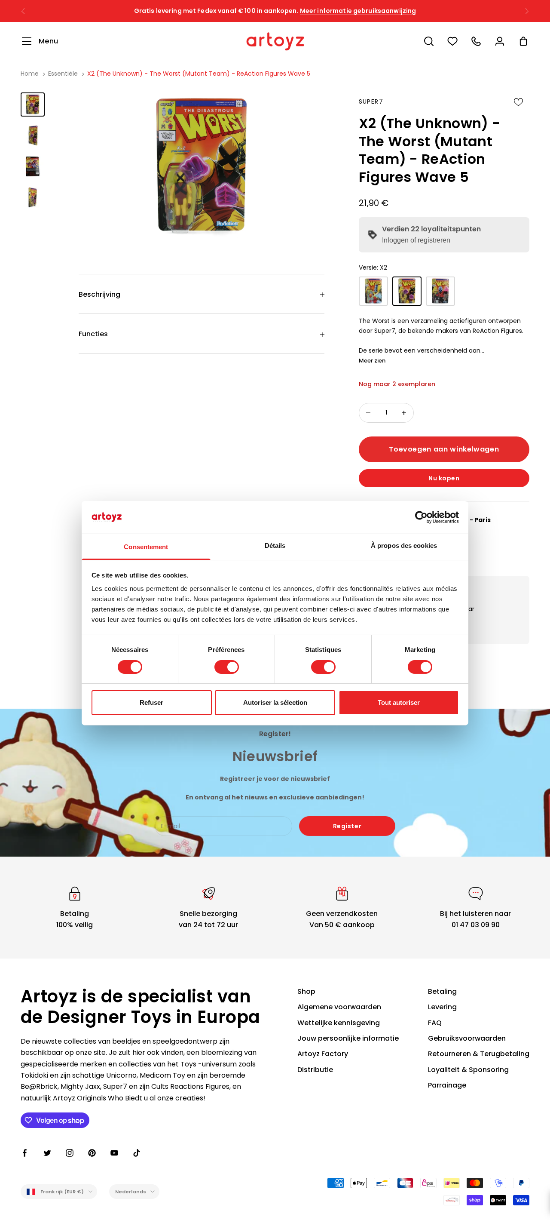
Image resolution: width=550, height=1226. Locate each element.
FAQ (435, 1023)
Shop (306, 991)
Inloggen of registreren (416, 240)
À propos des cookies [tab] (404, 545)
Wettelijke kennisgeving (338, 1023)
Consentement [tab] (146, 546)
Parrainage (447, 1085)
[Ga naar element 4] (33, 197)
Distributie (315, 1070)
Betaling (442, 991)
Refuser (151, 702)
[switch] (226, 667)
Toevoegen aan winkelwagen (444, 449)
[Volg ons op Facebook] (25, 1153)
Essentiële (63, 73)
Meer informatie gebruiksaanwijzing (358, 10)
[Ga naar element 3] (33, 166)
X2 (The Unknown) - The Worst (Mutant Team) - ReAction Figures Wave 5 (198, 73)
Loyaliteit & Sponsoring (468, 1070)
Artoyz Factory (322, 1054)
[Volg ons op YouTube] (114, 1153)
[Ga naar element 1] (33, 104)
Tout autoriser (399, 702)
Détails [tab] (275, 545)
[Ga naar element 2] (33, 135)
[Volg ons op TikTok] (136, 1153)
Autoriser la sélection (275, 702)
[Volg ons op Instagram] (69, 1153)
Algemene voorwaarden (339, 1007)
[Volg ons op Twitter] (47, 1153)
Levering (442, 1007)
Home (30, 73)
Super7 (371, 101)
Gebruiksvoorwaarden (467, 1038)
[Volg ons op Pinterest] (92, 1153)
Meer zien (372, 360)
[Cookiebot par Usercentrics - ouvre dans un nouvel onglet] (421, 517)
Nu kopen (443, 478)
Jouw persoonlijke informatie (348, 1038)
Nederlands (130, 1191)
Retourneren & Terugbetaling (478, 1054)
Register (347, 826)
